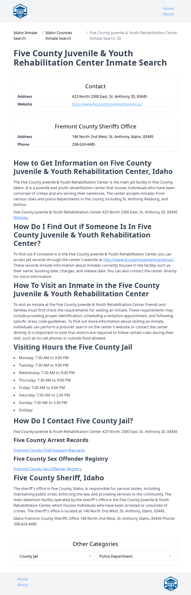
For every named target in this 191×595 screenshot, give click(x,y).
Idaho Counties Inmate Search (58, 35)
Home (168, 8)
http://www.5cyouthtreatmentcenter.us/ (107, 104)
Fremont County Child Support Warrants (49, 450)
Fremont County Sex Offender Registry (48, 468)
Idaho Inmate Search (25, 35)
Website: (21, 217)
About (168, 14)
